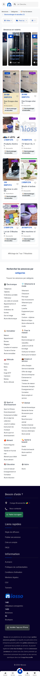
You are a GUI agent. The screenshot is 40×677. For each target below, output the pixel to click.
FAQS (7, 547)
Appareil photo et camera (10, 305)
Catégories (14, 12)
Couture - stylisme (28, 317)
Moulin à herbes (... (28, 187)
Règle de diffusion (12, 532)
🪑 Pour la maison (26, 12)
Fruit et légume (9, 445)
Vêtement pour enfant (27, 304)
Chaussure (25, 294)
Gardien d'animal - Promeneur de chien (29, 426)
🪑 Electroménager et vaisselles (11, 109)
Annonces (5, 12)
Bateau (6, 379)
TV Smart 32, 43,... (28, 145)
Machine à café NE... (10, 190)
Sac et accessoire (28, 300)
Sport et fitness (9, 409)
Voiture (6, 364)
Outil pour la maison (28, 352)
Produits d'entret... (11, 145)
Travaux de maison (28, 383)
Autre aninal (26, 434)
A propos (8, 562)
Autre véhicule (9, 382)
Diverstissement (9, 412)
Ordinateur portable (10, 295)
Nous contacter (15, 508)
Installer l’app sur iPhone (18, 627)
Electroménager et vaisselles (28, 341)
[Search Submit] (14, 4)
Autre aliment (8, 460)
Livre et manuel (9, 469)
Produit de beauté (28, 449)
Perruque (25, 297)
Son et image (8, 315)
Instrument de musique (9, 428)
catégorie (29, 278)
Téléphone (7, 289)
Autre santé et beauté (27, 454)
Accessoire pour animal (27, 414)
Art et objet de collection (9, 419)
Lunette (24, 308)
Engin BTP (7, 373)
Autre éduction (9, 478)
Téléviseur (7, 298)
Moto (6, 367)
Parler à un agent (15, 514)
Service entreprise (28, 375)
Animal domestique (28, 407)
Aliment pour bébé (10, 457)
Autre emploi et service (27, 396)
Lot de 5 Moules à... (11, 232)
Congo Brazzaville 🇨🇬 (19, 503)
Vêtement (25, 291)
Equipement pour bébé (28, 313)
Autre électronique (10, 318)
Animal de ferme (27, 410)
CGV (6, 582)
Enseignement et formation (28, 391)
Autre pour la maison (29, 355)
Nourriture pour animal (27, 420)
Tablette (7, 292)
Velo (5, 370)
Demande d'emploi (28, 386)
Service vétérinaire (28, 431)
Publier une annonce (13, 537)
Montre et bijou (27, 320)
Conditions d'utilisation (13, 572)
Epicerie (6, 448)
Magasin (7, 344)
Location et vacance (11, 347)
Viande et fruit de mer (10, 452)
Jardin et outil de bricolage (27, 347)
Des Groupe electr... (11, 102)
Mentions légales (11, 577)
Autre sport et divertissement (9, 434)
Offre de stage (27, 371)
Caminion (7, 376)
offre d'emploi (26, 365)
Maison (6, 335)
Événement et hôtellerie (26, 379)
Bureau (6, 341)
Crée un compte (11, 542)
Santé (24, 446)
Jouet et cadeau (9, 424)
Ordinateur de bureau (8, 311)
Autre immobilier (9, 353)
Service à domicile (28, 368)
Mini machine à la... (29, 232)
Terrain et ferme (9, 350)
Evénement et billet (10, 415)
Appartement (8, 338)
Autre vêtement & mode (28, 324)
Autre (24, 469)
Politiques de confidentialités (16, 567)
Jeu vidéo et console (11, 301)
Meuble (24, 337)
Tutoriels (8, 587)
